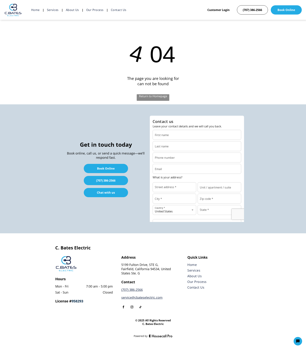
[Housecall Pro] (160, 336)
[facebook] (123, 307)
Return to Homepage (153, 96)
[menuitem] (36, 10)
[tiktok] (140, 307)
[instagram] (132, 307)
